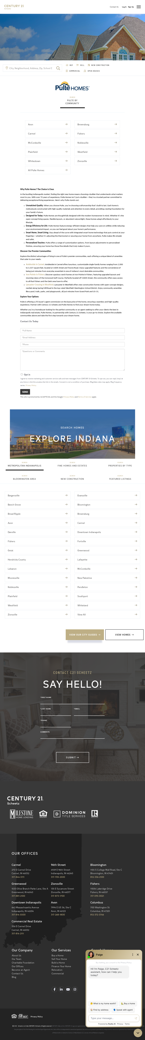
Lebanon (12, 568)
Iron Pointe (31, 275)
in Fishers (40, 275)
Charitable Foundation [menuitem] (23, 962)
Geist (10, 550)
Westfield (82, 151)
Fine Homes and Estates (72, 465)
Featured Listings (120, 478)
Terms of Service (84, 397)
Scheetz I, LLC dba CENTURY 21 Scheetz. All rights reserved (33, 1026)
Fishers (81, 133)
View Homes (123, 634)
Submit (71, 757)
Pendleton (82, 586)
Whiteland (82, 605)
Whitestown (34, 160)
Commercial (74, 71)
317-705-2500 (58, 876)
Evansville (82, 495)
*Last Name (45, 709)
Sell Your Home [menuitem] (59, 958)
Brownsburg (83, 124)
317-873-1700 (58, 895)
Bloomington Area (24, 478)
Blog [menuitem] (14, 976)
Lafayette (82, 559)
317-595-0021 (97, 895)
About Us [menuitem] (16, 955)
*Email (77, 709)
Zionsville (82, 160)
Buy (71, 65)
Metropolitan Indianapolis (24, 465)
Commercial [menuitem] (58, 973)
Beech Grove (14, 504)
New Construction (100, 65)
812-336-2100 (97, 876)
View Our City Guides (83, 634)
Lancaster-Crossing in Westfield (39, 285)
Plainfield (33, 151)
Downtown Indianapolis (89, 532)
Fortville (81, 541)
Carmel (31, 133)
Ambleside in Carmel (35, 265)
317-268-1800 (58, 914)
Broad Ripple (14, 513)
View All (81, 614)
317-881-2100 (18, 895)
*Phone (43, 720)
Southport (82, 596)
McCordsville (34, 142)
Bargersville (14, 495)
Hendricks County (17, 559)
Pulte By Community (72, 102)
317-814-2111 (18, 933)
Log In (124, 7)
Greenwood (83, 550)
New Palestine (84, 577)
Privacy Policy (31, 385)
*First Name (45, 697)
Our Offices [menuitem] (17, 966)
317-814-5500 (18, 914)
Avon (30, 124)
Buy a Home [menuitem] (58, 955)
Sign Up (131, 7)
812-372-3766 (97, 914)
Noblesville (83, 142)
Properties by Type (120, 465)
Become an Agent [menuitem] (21, 969)
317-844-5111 (18, 876)
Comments (45, 732)
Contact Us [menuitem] (17, 973)
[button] (58, 68)
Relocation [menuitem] (57, 969)
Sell (81, 65)
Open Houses (93, 71)
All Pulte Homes (36, 170)
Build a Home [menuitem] (58, 962)
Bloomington (83, 504)
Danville (12, 532)
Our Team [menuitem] (16, 958)
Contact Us (114, 7)
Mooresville (13, 577)
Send (25, 391)
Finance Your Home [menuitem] (61, 966)
